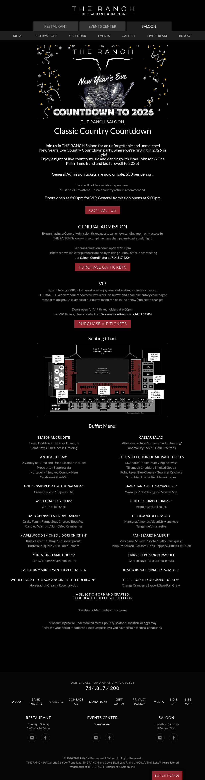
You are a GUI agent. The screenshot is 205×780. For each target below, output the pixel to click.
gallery (128, 36)
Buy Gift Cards (167, 775)
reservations (46, 36)
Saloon (149, 26)
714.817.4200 (102, 688)
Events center (102, 717)
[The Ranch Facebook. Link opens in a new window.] (45, 738)
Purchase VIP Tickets (104, 324)
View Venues (102, 724)
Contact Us (104, 211)
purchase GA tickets (104, 267)
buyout (185, 36)
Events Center (102, 26)
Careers (56, 701)
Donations (98, 701)
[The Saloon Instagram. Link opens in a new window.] (160, 738)
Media (159, 701)
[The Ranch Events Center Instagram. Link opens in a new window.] (96, 738)
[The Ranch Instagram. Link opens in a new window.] (32, 738)
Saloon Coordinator (93, 257)
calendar (77, 36)
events (104, 36)
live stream (157, 36)
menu (18, 36)
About (17, 701)
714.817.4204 (121, 257)
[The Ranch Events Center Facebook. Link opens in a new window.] (109, 738)
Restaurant (55, 26)
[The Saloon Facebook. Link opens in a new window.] (173, 738)
